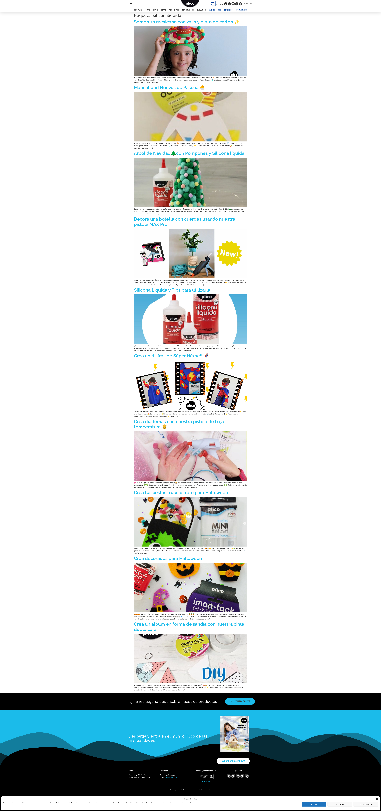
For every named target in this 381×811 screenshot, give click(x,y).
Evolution (201, 10)
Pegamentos (174, 10)
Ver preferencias (366, 804)
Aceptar (314, 804)
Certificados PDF (206, 781)
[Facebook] (229, 3)
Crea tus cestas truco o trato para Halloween (181, 492)
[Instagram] (225, 3)
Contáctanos (241, 10)
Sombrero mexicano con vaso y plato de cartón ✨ (187, 21)
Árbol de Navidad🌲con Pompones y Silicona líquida (189, 153)
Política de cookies (205, 790)
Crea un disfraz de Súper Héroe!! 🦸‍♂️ (171, 355)
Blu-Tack (138, 10)
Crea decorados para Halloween (168, 558)
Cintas (147, 10)
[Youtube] (233, 3)
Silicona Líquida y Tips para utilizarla (172, 290)
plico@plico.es (171, 777)
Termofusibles (188, 10)
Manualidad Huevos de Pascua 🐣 (169, 87)
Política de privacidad (188, 790)
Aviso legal (173, 790)
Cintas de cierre (159, 10)
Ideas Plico (228, 10)
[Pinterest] (236, 3)
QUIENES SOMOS (215, 10)
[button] (377, 799)
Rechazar (340, 804)
